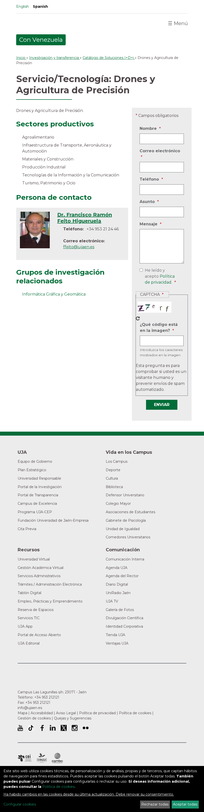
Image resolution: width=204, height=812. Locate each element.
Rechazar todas (154, 804)
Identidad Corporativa (124, 626)
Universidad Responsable (39, 478)
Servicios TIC (29, 618)
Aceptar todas (185, 804)
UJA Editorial (29, 643)
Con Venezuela (41, 39)
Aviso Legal (66, 713)
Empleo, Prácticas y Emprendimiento (50, 601)
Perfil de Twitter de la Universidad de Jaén (64, 728)
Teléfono (150, 179)
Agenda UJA (116, 567)
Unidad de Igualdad (123, 529)
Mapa (22, 713)
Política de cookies (135, 713)
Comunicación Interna (125, 559)
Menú (178, 23)
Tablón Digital (29, 593)
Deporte (113, 470)
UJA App (25, 626)
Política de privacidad (97, 713)
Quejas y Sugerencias (72, 718)
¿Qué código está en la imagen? (159, 328)
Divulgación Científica (124, 618)
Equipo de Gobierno (35, 461)
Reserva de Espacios (35, 610)
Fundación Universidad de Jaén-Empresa (53, 520)
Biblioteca (114, 487)
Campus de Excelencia (37, 503)
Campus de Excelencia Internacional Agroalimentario (42, 758)
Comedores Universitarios (128, 537)
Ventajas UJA (117, 643)
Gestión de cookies (34, 718)
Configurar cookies (19, 804)
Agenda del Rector (122, 576)
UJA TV (112, 601)
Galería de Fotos (120, 610)
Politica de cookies (58, 786)
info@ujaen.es (30, 708)
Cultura (112, 478)
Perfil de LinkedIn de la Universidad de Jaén (53, 728)
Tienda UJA (115, 635)
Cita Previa (27, 529)
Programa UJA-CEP (35, 512)
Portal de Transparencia (38, 495)
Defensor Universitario (125, 495)
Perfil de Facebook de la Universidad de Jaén (42, 728)
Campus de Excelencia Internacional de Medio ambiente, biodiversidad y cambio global (57, 758)
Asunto (148, 202)
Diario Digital (117, 584)
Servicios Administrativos (39, 576)
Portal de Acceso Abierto (39, 635)
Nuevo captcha (138, 318)
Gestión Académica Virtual (40, 567)
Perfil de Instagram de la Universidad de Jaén (75, 728)
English (22, 6)
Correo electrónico (160, 154)
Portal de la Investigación (40, 487)
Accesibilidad (42, 713)
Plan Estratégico (32, 470)
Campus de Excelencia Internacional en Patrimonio (25, 758)
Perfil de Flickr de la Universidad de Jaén (86, 728)
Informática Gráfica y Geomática (54, 294)
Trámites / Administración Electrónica (50, 584)
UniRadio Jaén (118, 593)
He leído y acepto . (159, 276)
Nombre (149, 129)
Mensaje (149, 224)
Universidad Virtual (34, 559)
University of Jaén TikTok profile (31, 728)
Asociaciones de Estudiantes (130, 512)
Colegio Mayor (118, 503)
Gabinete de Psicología (126, 520)
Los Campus (116, 461)
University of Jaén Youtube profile (20, 728)
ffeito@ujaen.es (78, 247)
